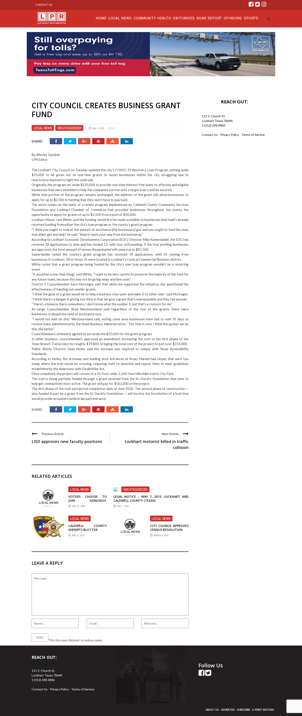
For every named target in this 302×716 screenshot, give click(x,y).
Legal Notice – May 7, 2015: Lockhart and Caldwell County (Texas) (151, 498)
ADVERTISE (228, 710)
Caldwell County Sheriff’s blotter (87, 528)
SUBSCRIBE (244, 710)
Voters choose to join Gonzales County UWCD (87, 500)
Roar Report (209, 18)
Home (101, 18)
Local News (120, 18)
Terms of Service (253, 135)
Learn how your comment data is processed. (133, 640)
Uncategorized (69, 127)
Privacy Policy (230, 135)
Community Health (152, 18)
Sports (251, 18)
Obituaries (184, 18)
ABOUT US (212, 710)
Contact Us (43, 5)
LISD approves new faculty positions (67, 441)
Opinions (233, 18)
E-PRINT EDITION (263, 710)
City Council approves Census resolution (169, 528)
